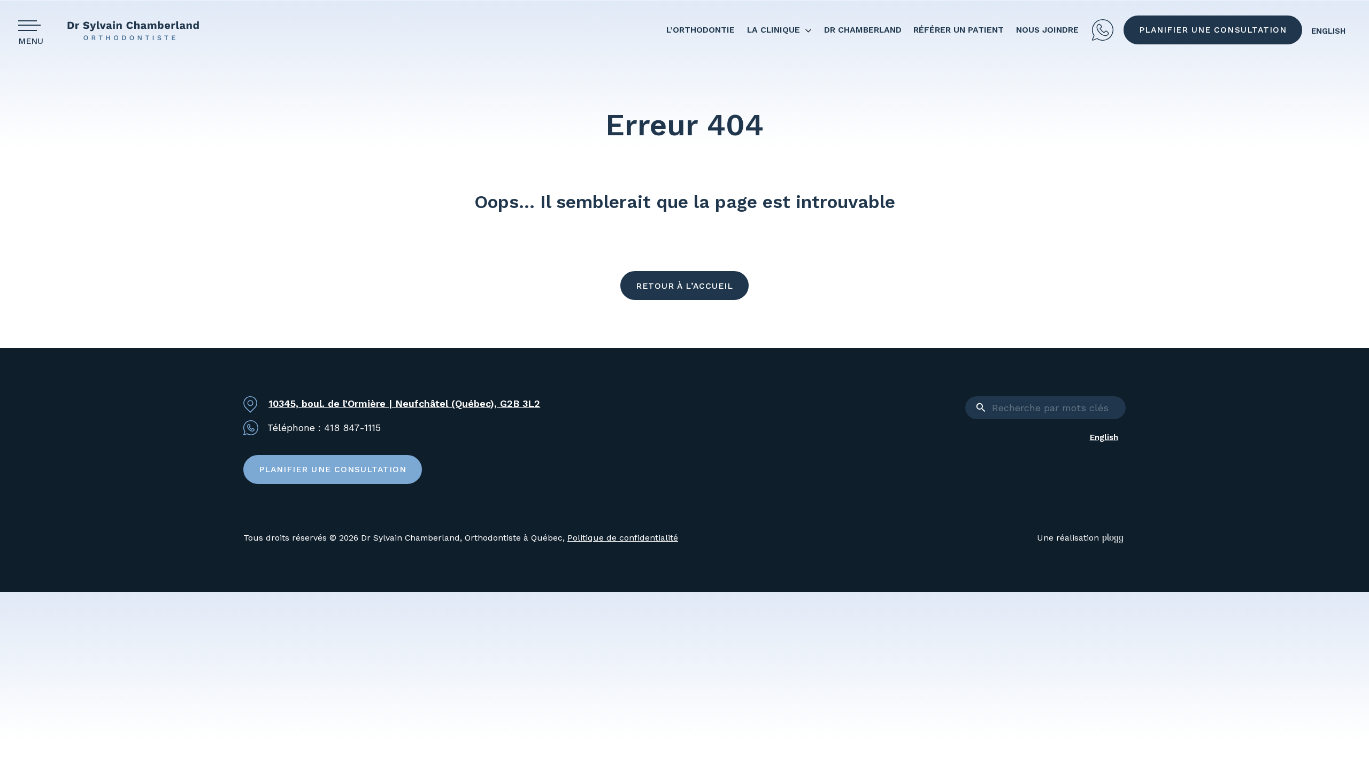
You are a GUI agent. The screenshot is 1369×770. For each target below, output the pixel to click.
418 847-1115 (1102, 30)
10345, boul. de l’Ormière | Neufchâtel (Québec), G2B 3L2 (404, 403)
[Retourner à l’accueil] (141, 30)
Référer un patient (958, 30)
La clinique (773, 30)
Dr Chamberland (863, 30)
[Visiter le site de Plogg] (1114, 538)
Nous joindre (1047, 30)
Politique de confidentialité (622, 538)
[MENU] (32, 25)
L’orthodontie (700, 30)
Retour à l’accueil (684, 286)
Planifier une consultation (1213, 30)
